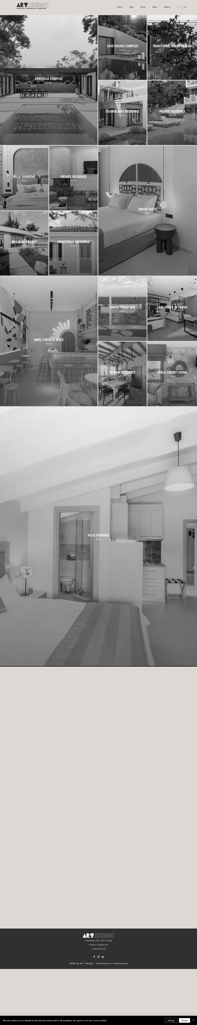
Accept (184, 1020)
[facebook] (94, 956)
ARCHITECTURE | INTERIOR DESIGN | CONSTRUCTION (31, 8)
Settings (171, 1020)
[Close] (193, 1020)
